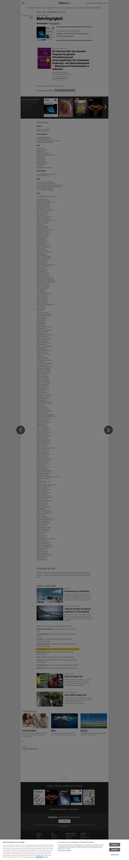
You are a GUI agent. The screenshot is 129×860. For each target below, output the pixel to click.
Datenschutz (39, 857)
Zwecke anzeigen (115, 854)
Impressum (45, 857)
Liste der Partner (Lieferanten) (64, 850)
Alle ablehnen (115, 849)
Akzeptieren (114, 844)
